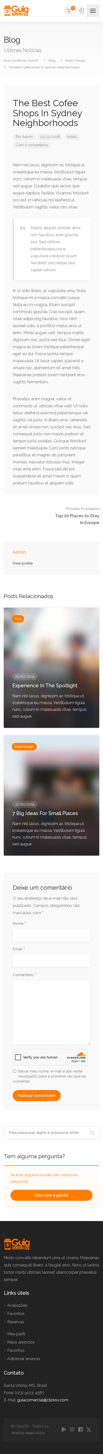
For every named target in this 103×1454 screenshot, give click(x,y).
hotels (72, 137)
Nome (19, 924)
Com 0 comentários (32, 145)
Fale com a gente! (51, 1195)
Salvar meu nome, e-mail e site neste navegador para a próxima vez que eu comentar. (49, 1076)
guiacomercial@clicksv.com (42, 1400)
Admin (27, 137)
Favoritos (15, 1313)
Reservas (15, 1321)
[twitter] (89, 1430)
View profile (22, 563)
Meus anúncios (21, 1342)
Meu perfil (16, 1334)
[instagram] (72, 1430)
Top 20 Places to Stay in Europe (77, 515)
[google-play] (64, 1430)
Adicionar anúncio (23, 1358)
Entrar (81, 11)
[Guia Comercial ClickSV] (16, 11)
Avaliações (17, 1305)
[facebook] (80, 1430)
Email (19, 949)
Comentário (24, 975)
